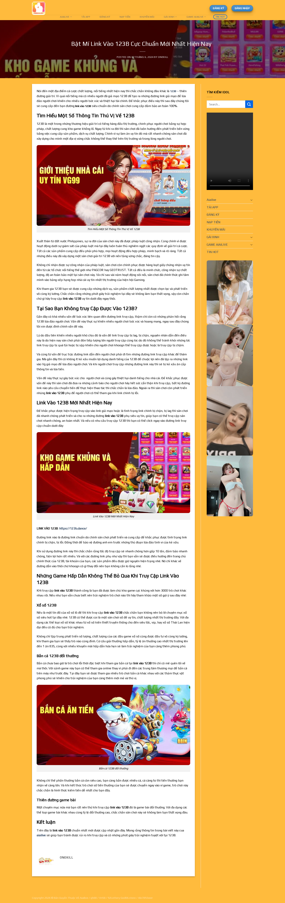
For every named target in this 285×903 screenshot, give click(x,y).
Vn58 (102, 897)
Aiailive (64, 16)
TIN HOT (220, 16)
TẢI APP (85, 16)
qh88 (94, 897)
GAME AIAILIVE (195, 16)
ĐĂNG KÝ (105, 16)
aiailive (41, 835)
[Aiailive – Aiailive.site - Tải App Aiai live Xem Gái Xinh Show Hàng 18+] (40, 8)
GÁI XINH (169, 16)
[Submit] (249, 104)
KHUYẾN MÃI (147, 16)
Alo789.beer (145, 897)
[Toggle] (251, 200)
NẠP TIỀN (125, 16)
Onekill (163, 57)
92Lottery (114, 897)
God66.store (128, 897)
